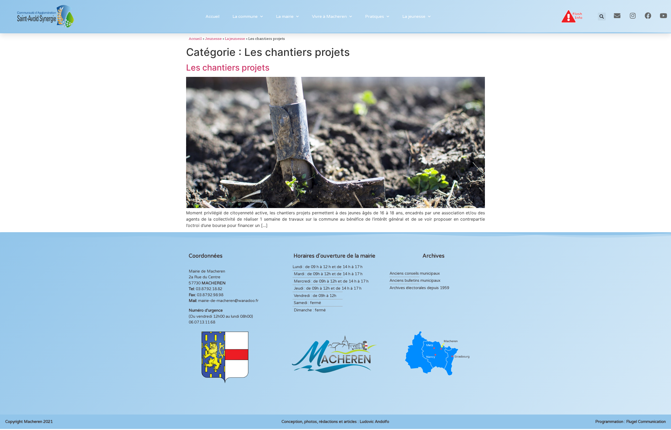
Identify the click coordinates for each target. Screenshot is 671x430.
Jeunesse (213, 38)
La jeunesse (235, 38)
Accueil (212, 16)
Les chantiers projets (227, 67)
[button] (602, 16)
